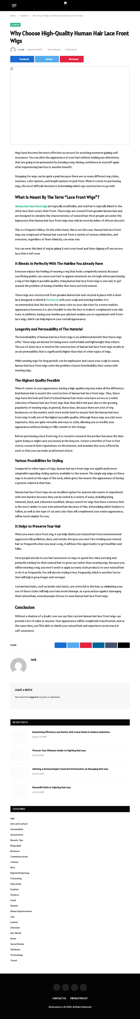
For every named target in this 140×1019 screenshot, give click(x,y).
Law (12, 916)
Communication (19, 856)
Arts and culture (19, 823)
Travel (13, 960)
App (12, 818)
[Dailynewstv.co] (70, 5)
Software (15, 949)
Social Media (17, 944)
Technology (16, 954)
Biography (15, 845)
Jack (22, 49)
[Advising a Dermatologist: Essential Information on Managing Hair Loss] (19, 773)
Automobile (16, 829)
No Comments (54, 49)
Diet (12, 867)
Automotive (16, 834)
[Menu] (14, 5)
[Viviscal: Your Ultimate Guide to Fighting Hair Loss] (19, 754)
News (13, 938)
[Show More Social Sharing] (88, 59)
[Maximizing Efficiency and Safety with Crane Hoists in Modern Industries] (19, 736)
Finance (14, 894)
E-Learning (16, 878)
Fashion (15, 25)
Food (13, 900)
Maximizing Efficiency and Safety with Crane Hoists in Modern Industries (71, 732)
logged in (34, 697)
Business (15, 851)
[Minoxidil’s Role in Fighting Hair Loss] (19, 791)
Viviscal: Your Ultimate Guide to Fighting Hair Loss (59, 750)
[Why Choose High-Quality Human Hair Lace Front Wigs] (70, 106)
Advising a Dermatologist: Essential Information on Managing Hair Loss (70, 768)
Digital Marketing (19, 872)
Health (14, 905)
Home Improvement (21, 911)
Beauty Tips (16, 840)
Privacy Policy (79, 998)
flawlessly (52, 300)
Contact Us (59, 998)
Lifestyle (15, 927)
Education (15, 883)
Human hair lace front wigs (31, 206)
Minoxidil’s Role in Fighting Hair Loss (51, 787)
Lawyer (14, 922)
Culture (14, 862)
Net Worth (15, 933)
